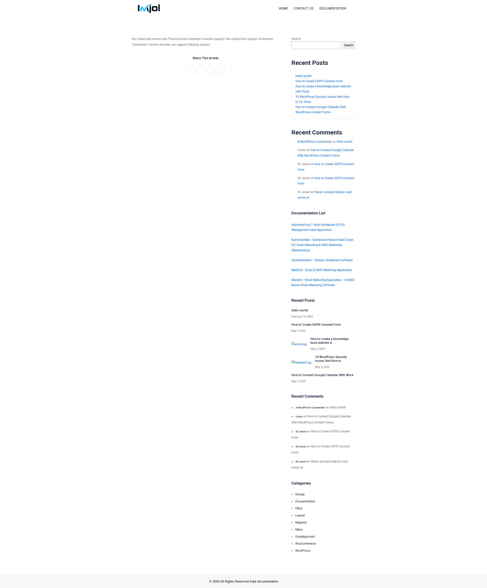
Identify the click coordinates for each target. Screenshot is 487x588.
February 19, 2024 (302, 316)
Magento (301, 522)
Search (296, 39)
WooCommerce (305, 543)
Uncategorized (305, 536)
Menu (299, 529)
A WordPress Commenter (315, 141)
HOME (283, 8)
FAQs (298, 508)
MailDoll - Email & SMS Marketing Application (321, 270)
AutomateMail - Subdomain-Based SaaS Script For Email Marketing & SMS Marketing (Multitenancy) (322, 245)
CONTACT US (304, 8)
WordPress (302, 550)
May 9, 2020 (298, 330)
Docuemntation (305, 501)
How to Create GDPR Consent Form (319, 81)
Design (300, 494)
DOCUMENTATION (332, 8)
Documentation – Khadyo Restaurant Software (322, 260)
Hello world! (303, 76)
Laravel (300, 515)
